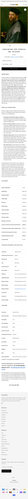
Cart (2, 433)
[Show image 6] (16, 45)
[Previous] (7, 45)
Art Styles (3, 414)
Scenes (3, 425)
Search (3, 446)
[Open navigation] (1, 4)
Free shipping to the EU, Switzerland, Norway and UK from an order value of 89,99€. (14, 1)
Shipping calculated (14, 56)
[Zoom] (25, 9)
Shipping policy (5, 448)
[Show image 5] (15, 45)
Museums (4, 417)
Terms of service (5, 450)
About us (3, 452)
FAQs (3, 437)
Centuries (4, 419)
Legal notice (4, 439)
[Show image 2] (11, 45)
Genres (3, 423)
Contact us (4, 435)
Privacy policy (4, 441)
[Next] (20, 45)
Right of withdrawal (5, 443)
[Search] (24, 4)
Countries (4, 421)
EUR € (13, 477)
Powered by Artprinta (14, 482)
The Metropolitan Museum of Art (20, 288)
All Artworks (4, 410)
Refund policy (4, 454)
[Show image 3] (12, 45)
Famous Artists (5, 412)
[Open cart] (26, 4)
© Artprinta (14, 480)
